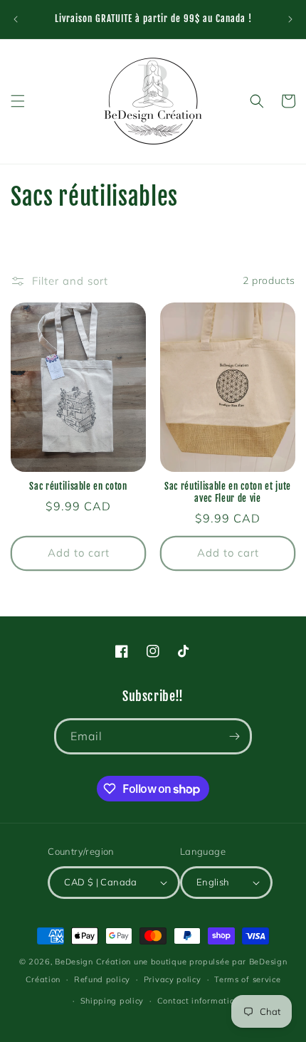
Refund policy (102, 979)
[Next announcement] (290, 19)
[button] (17, 101)
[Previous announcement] (15, 19)
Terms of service (247, 979)
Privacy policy (172, 979)
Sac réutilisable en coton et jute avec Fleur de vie (227, 492)
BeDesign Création (93, 962)
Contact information (198, 1001)
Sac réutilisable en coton (78, 486)
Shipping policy (112, 1001)
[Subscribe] (234, 736)
